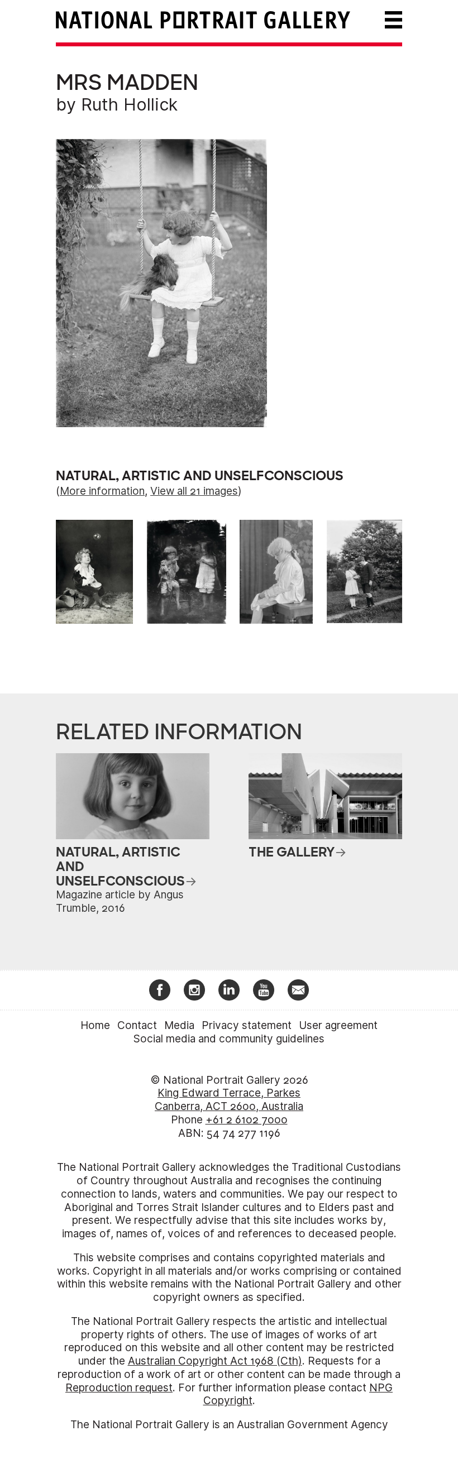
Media (179, 1025)
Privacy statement (247, 1025)
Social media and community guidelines (229, 1038)
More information (102, 491)
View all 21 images (194, 491)
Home (95, 1025)
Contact (137, 1025)
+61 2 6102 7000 (247, 1119)
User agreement (338, 1025)
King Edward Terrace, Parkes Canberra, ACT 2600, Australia (229, 1100)
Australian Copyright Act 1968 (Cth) (215, 1361)
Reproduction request (119, 1387)
